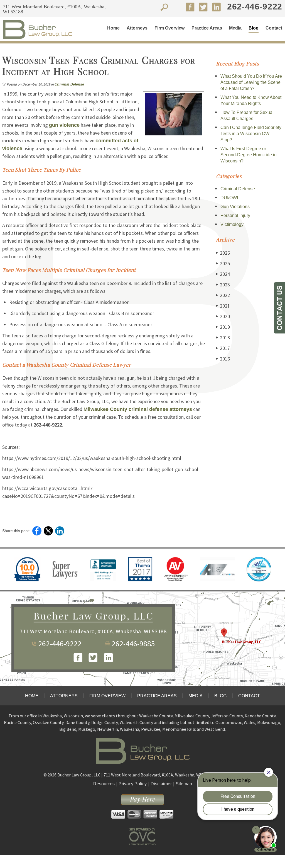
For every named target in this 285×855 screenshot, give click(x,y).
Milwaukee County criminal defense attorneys (137, 409)
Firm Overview (169, 28)
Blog (254, 28)
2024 (223, 274)
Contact (274, 28)
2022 (223, 295)
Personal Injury (235, 215)
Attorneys (137, 28)
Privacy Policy (133, 783)
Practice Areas (206, 28)
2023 (223, 284)
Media (235, 28)
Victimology (232, 224)
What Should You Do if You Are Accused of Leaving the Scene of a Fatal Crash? (251, 82)
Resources (104, 783)
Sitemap (184, 783)
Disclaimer (161, 783)
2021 (223, 306)
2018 (223, 337)
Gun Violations (235, 206)
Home (113, 28)
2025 (223, 263)
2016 (223, 358)
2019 (223, 327)
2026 (223, 253)
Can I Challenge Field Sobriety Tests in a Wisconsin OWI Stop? (250, 133)
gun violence (64, 125)
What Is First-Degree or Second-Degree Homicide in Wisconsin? (248, 154)
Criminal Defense (69, 84)
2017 (223, 348)
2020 (223, 316)
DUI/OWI (229, 197)
